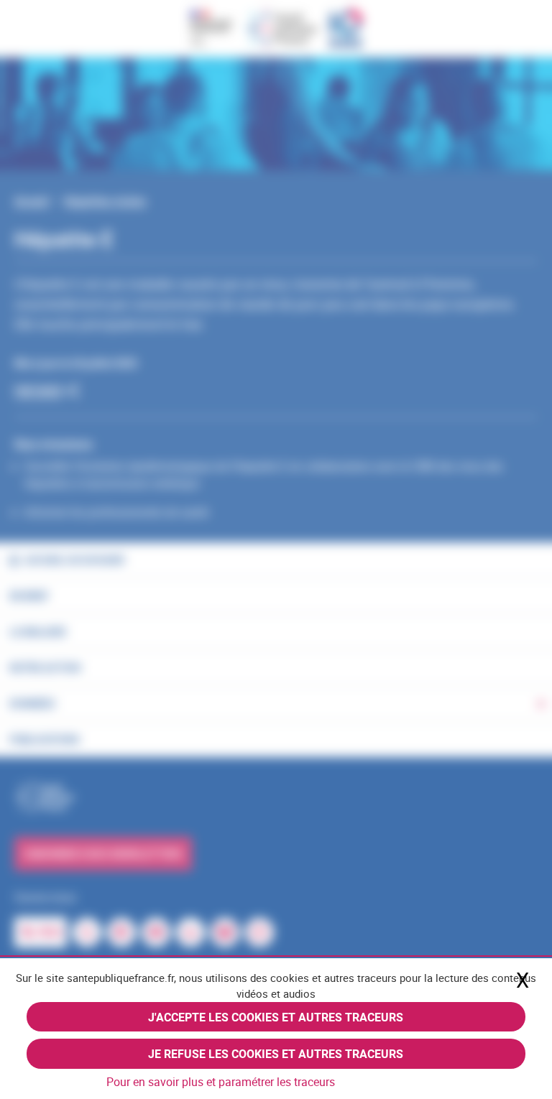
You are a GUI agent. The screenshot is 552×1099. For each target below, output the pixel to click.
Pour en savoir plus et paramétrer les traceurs (220, 1082)
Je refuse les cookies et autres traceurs (275, 1054)
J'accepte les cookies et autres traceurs (275, 1017)
